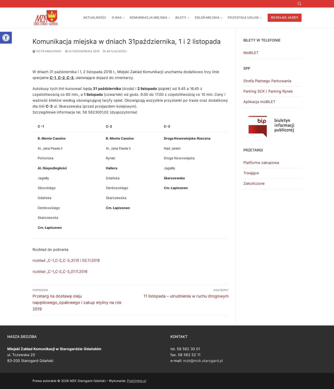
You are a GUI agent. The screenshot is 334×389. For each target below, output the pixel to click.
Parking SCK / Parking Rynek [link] (268, 91)
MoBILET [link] (251, 52)
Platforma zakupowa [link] (261, 162)
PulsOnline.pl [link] (136, 381)
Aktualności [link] (116, 51)
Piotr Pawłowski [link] (48, 51)
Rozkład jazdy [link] (285, 17)
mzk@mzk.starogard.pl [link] (203, 360)
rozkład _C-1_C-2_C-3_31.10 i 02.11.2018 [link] (66, 260)
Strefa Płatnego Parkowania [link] (267, 81)
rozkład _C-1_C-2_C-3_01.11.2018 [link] (59, 271)
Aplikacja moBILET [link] (259, 101)
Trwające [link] (251, 173)
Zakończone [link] (253, 183)
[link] (6, 38)
